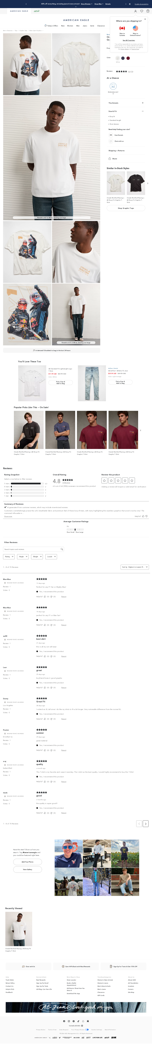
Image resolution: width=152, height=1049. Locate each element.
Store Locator (71, 980)
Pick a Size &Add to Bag (60, 382)
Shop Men (91, 4)
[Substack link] (88, 1022)
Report (63, 596)
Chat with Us (30, 966)
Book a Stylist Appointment (71, 984)
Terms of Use (135, 49)
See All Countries (129, 40)
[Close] (145, 19)
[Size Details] (111, 135)
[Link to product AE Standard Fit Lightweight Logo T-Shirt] (32, 383)
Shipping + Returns (117, 150)
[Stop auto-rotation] (130, 4)
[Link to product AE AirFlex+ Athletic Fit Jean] (92, 383)
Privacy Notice (125, 49)
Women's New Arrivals (105, 980)
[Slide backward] (147, 183)
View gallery (27, 869)
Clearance (101, 26)
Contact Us (9, 986)
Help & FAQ (10, 989)
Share (114, 158)
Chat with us (119, 141)
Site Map (131, 992)
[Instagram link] (69, 1022)
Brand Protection (110, 1029)
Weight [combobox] (35, 557)
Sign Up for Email (42, 983)
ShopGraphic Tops (126, 208)
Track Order (10, 980)
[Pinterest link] (74, 1022)
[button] (122, 30)
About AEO (132, 980)
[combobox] (136, 567)
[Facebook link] (64, 1022)
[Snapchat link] (83, 1022)
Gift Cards (100, 995)
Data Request (63, 1029)
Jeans (85, 26)
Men (78, 26)
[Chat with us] (111, 141)
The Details (113, 103)
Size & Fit (113, 111)
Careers (130, 989)
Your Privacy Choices (78, 1029)
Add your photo (27, 862)
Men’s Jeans (101, 989)
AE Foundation (133, 983)
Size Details (119, 135)
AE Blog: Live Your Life (44, 989)
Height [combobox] (21, 557)
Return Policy (10, 983)
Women (70, 26)
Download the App (73, 993)
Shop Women (81, 4)
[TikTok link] (78, 1022)
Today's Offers (52, 26)
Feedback (9, 992)
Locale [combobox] (49, 557)
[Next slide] (126, 4)
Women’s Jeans (102, 983)
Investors (131, 986)
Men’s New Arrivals (103, 986)
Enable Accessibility (141, 4)
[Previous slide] (26, 4)
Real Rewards (41, 980)
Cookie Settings (96, 1029)
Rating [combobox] (7, 557)
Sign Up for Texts (42, 986)
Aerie (92, 26)
